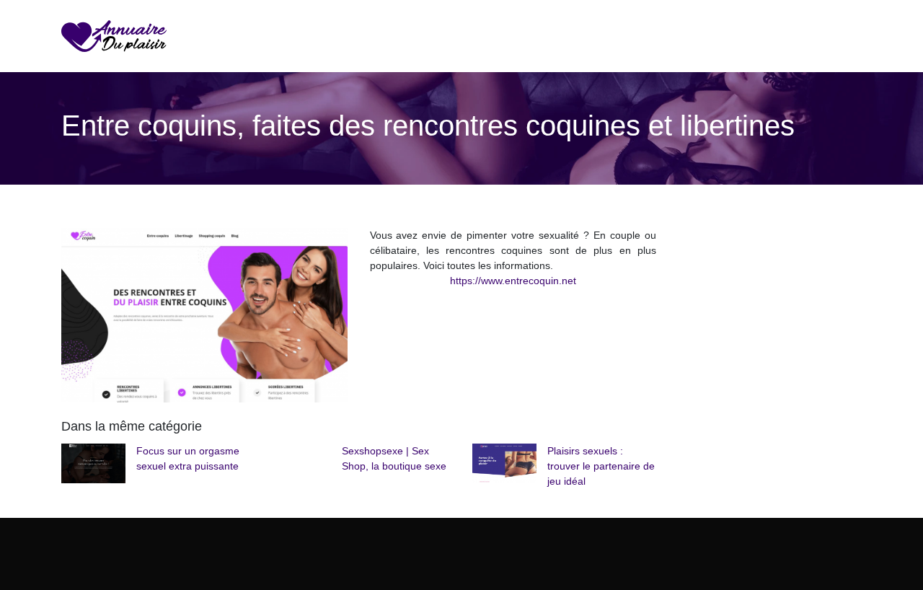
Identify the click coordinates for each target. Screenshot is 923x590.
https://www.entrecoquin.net (513, 280)
